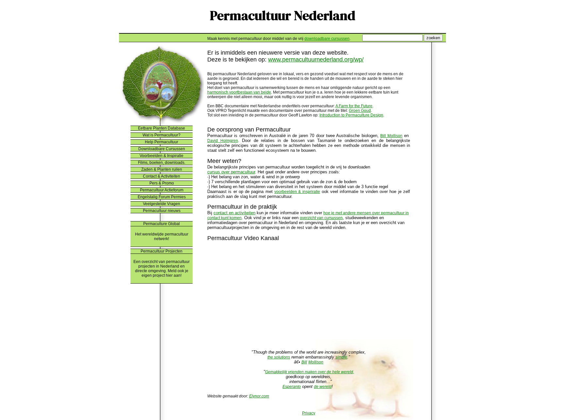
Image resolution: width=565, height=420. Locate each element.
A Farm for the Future (353, 106)
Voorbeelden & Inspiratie (161, 155)
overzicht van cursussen (321, 218)
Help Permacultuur (161, 142)
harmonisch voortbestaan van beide (239, 92)
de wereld (323, 386)
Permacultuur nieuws (161, 210)
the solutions (278, 357)
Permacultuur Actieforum (161, 190)
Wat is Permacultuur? (161, 135)
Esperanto (291, 386)
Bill (304, 362)
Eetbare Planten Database (161, 128)
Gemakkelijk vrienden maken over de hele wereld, (309, 372)
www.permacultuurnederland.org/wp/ (316, 59)
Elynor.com (259, 396)
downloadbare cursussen (327, 38)
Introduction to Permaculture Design (351, 115)
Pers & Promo (161, 183)
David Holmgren (222, 140)
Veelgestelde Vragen (161, 203)
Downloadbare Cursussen (161, 149)
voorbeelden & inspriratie (297, 191)
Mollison (315, 362)
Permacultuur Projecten (161, 251)
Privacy (308, 413)
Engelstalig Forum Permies (162, 197)
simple (341, 357)
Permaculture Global (161, 223)
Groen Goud (360, 110)
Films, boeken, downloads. (161, 162)
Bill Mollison (391, 135)
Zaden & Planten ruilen (161, 169)
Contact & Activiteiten (161, 176)
